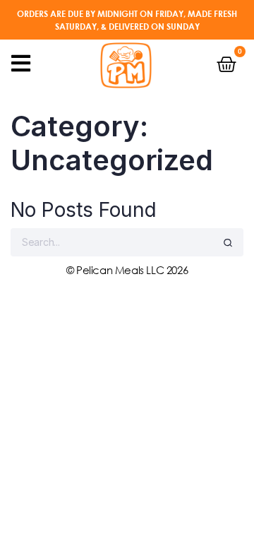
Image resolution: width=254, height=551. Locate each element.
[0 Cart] (226, 64)
